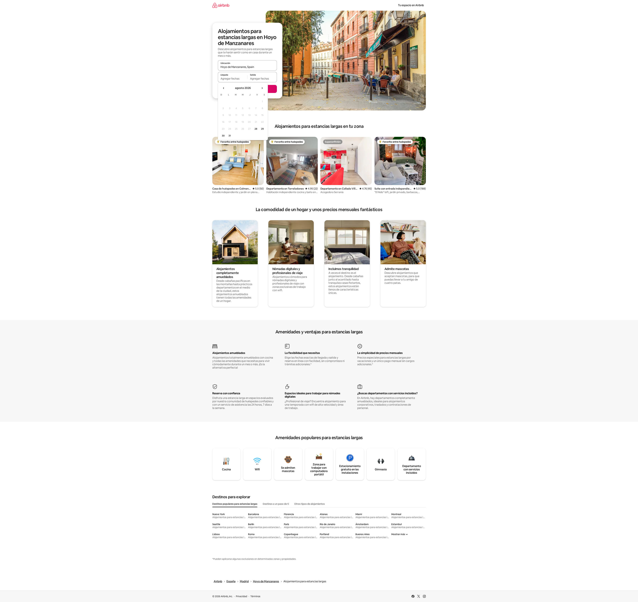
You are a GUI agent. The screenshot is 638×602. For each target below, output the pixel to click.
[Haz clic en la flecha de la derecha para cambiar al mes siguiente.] (262, 88)
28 (256, 128)
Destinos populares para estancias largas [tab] (234, 503)
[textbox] (233, 79)
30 (223, 135)
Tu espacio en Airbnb (411, 5)
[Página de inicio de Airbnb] (220, 5)
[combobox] (247, 67)
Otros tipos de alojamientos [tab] (309, 503)
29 (262, 128)
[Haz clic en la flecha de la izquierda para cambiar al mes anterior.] (224, 88)
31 (230, 135)
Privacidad (241, 596)
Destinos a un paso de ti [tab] (276, 503)
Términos (255, 596)
